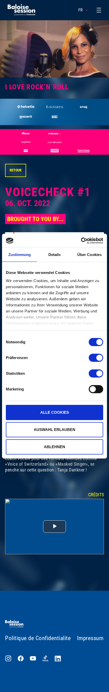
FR (80, 10)
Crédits (96, 494)
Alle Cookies (54, 412)
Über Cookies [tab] (89, 254)
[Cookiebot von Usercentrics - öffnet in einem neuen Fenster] (81, 240)
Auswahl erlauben (54, 429)
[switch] (96, 358)
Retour (16, 170)
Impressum (90, 638)
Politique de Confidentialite (38, 638)
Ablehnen (54, 446)
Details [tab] (54, 254)
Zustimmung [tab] (19, 254)
